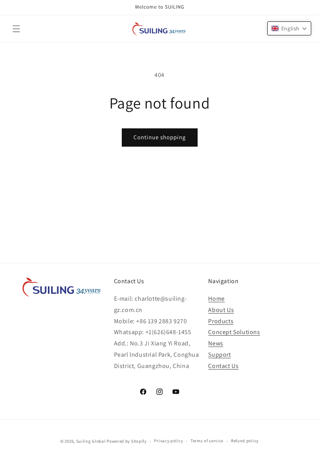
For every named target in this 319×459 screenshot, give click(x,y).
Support (219, 354)
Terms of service (207, 440)
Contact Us (223, 366)
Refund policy (245, 440)
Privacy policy (168, 440)
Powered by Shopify (127, 441)
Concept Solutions (234, 332)
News (215, 343)
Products (220, 321)
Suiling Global (91, 441)
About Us (221, 310)
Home (216, 298)
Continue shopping (159, 137)
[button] (16, 28)
